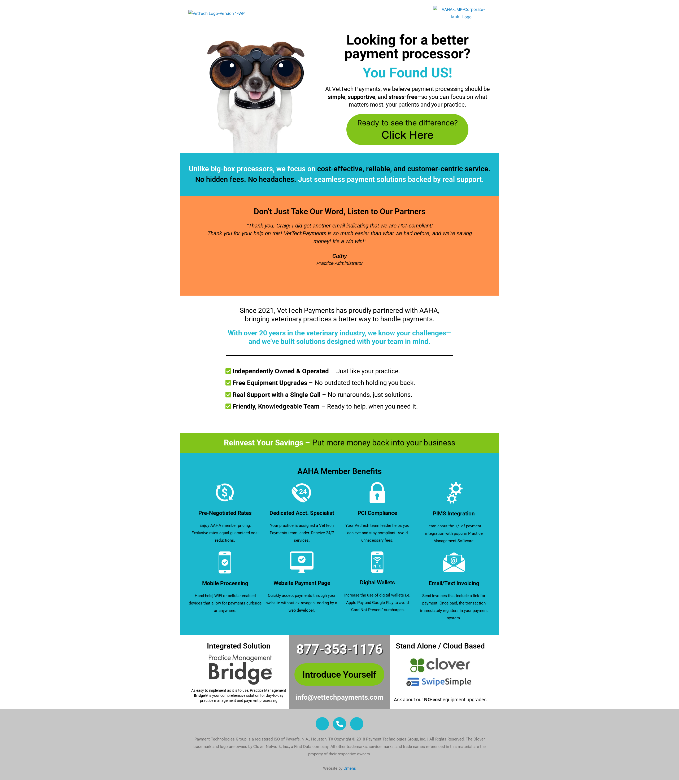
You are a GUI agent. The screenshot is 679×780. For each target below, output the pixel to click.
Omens (349, 768)
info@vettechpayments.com (339, 697)
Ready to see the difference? (407, 129)
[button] (193, 252)
